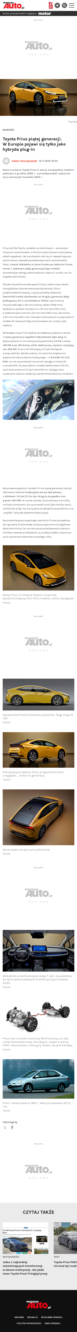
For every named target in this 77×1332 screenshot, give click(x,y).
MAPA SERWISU (52, 1323)
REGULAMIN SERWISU (51, 1317)
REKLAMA (19, 1317)
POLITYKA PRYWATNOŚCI (29, 1323)
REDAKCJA (32, 1317)
